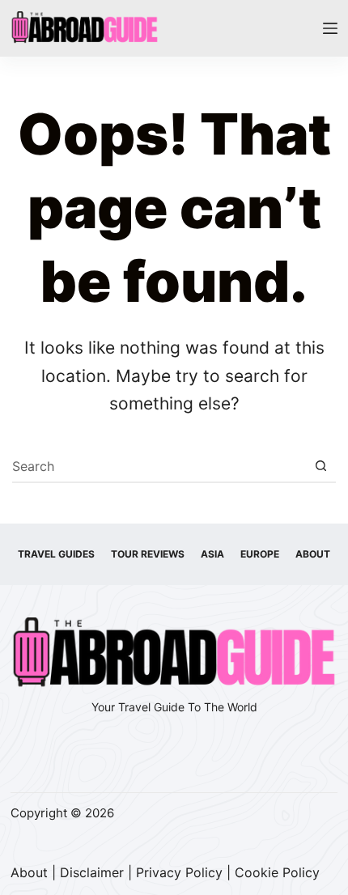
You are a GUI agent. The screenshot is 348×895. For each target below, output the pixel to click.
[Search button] (320, 466)
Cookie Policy (277, 872)
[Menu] (330, 28)
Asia (212, 554)
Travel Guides (56, 554)
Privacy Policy (179, 872)
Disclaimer (92, 872)
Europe (259, 554)
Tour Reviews (148, 554)
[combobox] (158, 466)
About (312, 554)
